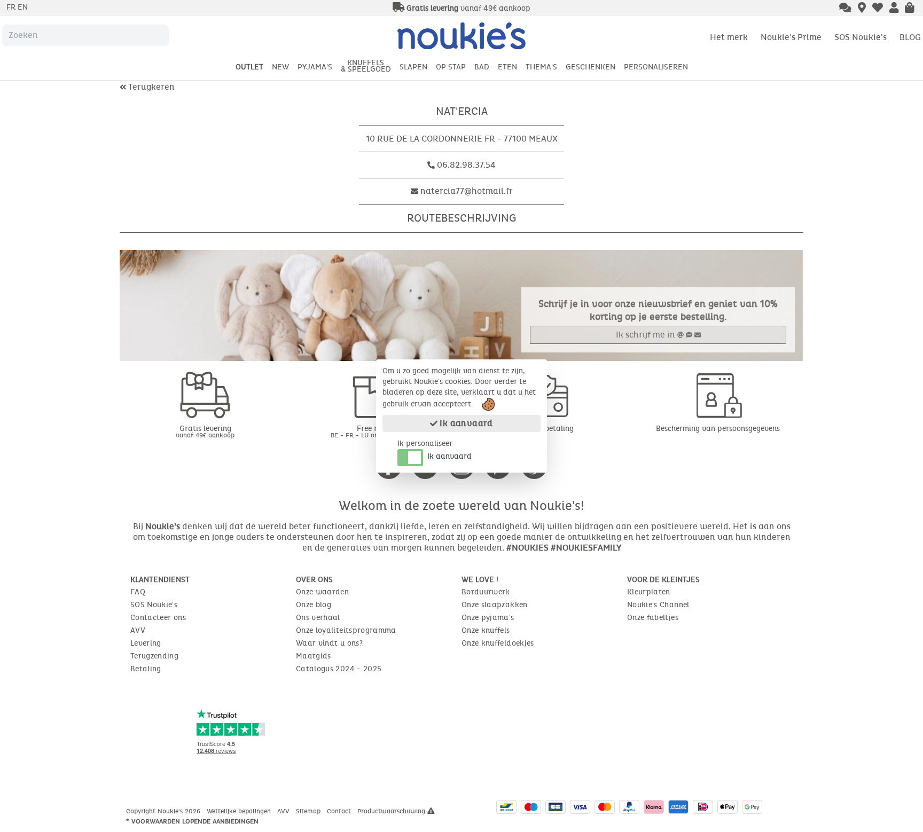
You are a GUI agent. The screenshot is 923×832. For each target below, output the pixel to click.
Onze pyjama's (488, 617)
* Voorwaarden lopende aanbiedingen (192, 821)
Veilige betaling (547, 428)
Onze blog (313, 604)
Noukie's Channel (658, 604)
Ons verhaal (318, 617)
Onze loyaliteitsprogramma (346, 630)
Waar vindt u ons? (329, 643)
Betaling (145, 668)
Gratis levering (205, 431)
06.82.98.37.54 (466, 165)
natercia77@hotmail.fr (466, 191)
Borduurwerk (486, 591)
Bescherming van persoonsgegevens (718, 428)
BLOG (910, 37)
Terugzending (154, 656)
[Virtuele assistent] (845, 8)
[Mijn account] (894, 8)
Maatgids (313, 656)
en (23, 7)
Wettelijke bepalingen (240, 811)
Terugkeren (150, 87)
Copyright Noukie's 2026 (164, 811)
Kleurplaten (648, 591)
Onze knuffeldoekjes (498, 643)
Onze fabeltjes (652, 617)
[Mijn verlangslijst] (877, 8)
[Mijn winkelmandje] (909, 8)
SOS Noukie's (860, 37)
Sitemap (309, 811)
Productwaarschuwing (392, 811)
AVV (137, 630)
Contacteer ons (158, 617)
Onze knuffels (486, 630)
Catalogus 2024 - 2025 (338, 668)
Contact (340, 811)
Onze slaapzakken (495, 604)
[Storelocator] (862, 8)
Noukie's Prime (791, 37)
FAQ (137, 591)
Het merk (729, 37)
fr (12, 7)
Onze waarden (322, 591)
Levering (145, 643)
